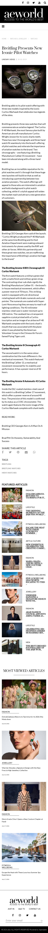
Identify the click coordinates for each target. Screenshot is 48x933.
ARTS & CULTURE (33, 541)
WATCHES (34, 39)
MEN (28, 642)
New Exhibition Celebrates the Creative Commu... (35, 546)
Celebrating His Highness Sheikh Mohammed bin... (35, 631)
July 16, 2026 (5, 774)
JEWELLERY (31, 592)
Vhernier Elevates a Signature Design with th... (36, 598)
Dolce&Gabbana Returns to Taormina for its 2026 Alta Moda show (22, 718)
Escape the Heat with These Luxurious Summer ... (35, 530)
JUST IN (11, 909)
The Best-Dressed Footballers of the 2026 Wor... (36, 648)
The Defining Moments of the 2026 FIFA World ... (35, 513)
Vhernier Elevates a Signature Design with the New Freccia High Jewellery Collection (21, 769)
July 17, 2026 (5, 826)
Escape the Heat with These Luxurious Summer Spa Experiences (21, 873)
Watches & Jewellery (18, 39)
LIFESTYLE (30, 507)
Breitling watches (11, 468)
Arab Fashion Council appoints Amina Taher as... (36, 614)
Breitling (6, 464)
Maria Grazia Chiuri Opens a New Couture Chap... (34, 564)
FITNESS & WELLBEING (36, 524)
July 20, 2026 (5, 723)
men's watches (9, 473)
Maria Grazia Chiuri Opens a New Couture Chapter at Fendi (22, 820)
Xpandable (43, 930)
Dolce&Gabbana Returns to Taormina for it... (35, 496)
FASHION (30, 490)
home (4, 39)
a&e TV (21, 909)
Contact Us (34, 909)
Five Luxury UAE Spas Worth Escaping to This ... (35, 581)
